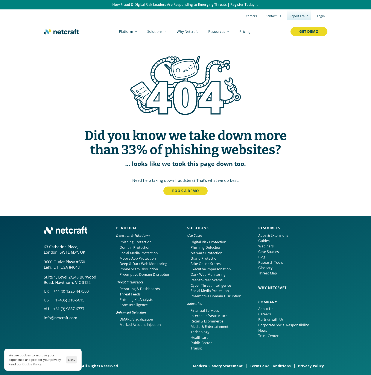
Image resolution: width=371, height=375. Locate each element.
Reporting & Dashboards (140, 288)
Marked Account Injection (140, 324)
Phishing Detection (206, 247)
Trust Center (268, 335)
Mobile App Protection (138, 258)
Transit (196, 348)
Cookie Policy (31, 364)
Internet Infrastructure (209, 315)
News (262, 330)
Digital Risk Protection (208, 242)
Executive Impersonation (211, 269)
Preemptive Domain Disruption (145, 274)
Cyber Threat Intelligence (211, 285)
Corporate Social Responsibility (283, 325)
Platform (126, 228)
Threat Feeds (130, 294)
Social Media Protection (139, 253)
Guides (264, 240)
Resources (269, 228)
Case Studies (268, 251)
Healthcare (199, 337)
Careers (264, 314)
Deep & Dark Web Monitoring (143, 263)
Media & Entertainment (209, 326)
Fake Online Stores (206, 263)
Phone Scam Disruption (139, 269)
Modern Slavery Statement (218, 366)
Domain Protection (135, 247)
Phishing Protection (136, 242)
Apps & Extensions (273, 235)
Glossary (265, 267)
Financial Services (205, 310)
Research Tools (270, 262)
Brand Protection (205, 258)
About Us (265, 308)
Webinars (266, 246)
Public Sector (201, 342)
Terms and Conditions (270, 366)
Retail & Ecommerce (207, 321)
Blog (261, 257)
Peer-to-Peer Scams (207, 280)
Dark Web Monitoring (208, 274)
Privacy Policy (311, 366)
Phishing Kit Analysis (136, 299)
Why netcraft (272, 287)
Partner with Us (271, 319)
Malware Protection (206, 253)
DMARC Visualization (136, 319)
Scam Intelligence (134, 305)
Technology (200, 332)
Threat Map (267, 273)
